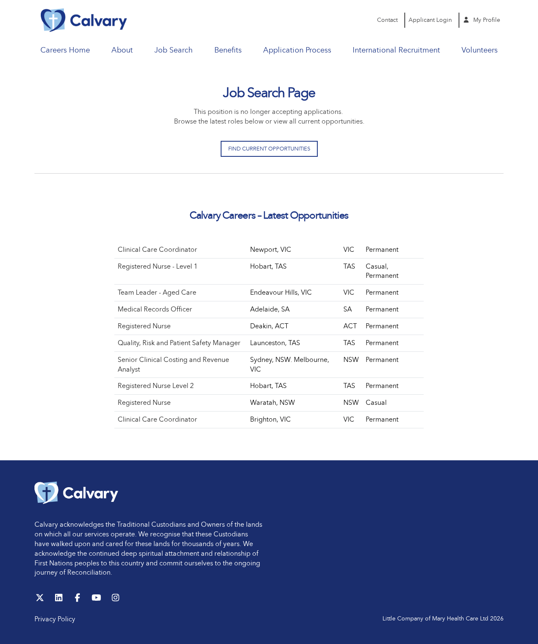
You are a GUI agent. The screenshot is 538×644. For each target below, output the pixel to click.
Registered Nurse (144, 326)
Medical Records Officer (155, 309)
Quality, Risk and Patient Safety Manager (179, 343)
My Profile (486, 20)
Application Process (297, 50)
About (122, 50)
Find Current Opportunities (269, 148)
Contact (387, 20)
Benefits (228, 50)
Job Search (173, 50)
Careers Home (65, 50)
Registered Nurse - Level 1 (158, 266)
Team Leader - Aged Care (157, 292)
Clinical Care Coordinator (157, 249)
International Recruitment (396, 50)
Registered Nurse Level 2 (156, 386)
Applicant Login (430, 20)
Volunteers (480, 50)
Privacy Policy (54, 619)
